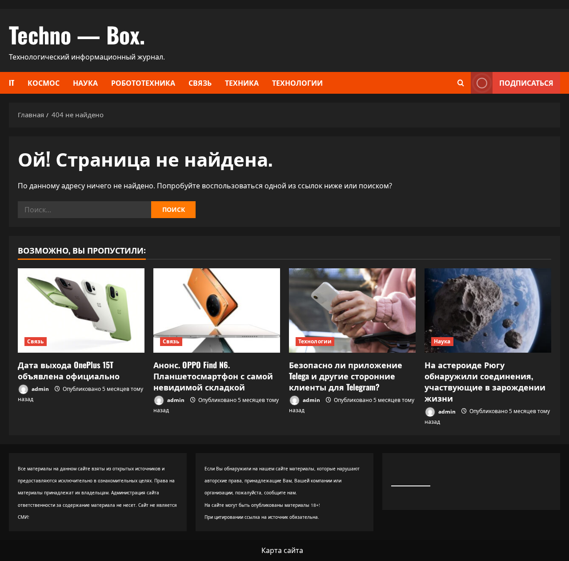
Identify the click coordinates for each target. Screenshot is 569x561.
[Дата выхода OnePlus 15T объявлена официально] (81, 310)
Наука (85, 82)
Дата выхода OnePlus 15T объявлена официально (69, 370)
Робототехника (143, 82)
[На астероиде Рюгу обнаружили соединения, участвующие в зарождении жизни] (488, 310)
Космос (44, 82)
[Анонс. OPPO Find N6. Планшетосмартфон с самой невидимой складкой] (216, 310)
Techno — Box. (77, 34)
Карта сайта (282, 550)
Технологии (297, 82)
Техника (242, 82)
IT (11, 82)
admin (39, 389)
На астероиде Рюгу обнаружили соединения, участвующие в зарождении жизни (485, 381)
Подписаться (526, 82)
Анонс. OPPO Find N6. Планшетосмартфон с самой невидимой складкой (213, 376)
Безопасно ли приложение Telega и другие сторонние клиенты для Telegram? (345, 376)
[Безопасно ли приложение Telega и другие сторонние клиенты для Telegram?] (352, 310)
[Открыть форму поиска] (460, 83)
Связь (200, 82)
